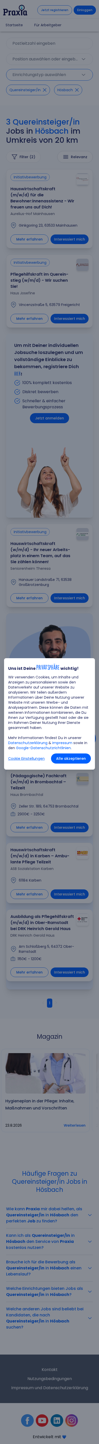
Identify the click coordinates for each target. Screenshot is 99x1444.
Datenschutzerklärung (27, 742)
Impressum (62, 742)
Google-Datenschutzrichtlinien (43, 747)
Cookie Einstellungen (26, 758)
